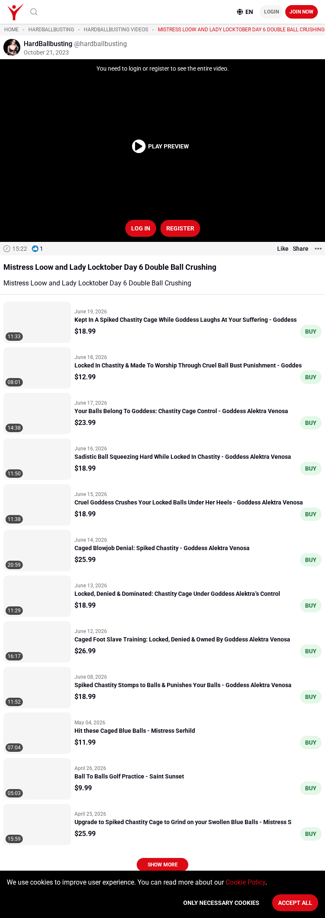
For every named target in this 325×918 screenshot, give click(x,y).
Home (11, 30)
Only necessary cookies (221, 902)
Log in (140, 228)
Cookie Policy (245, 882)
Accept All (295, 902)
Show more (163, 865)
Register (180, 228)
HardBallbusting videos (116, 30)
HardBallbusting (51, 30)
